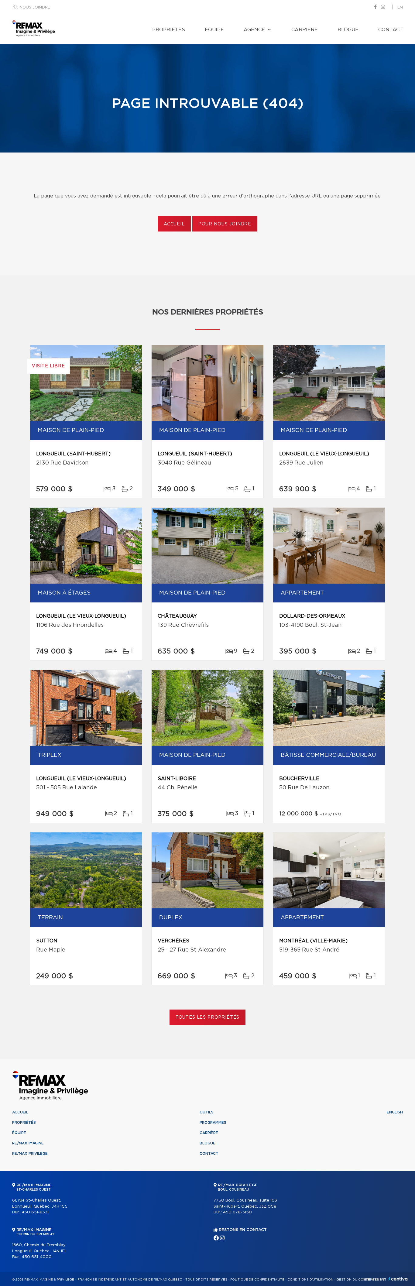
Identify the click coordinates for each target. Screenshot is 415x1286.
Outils (207, 1112)
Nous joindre (34, 7)
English (395, 1112)
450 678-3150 (237, 1212)
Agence (254, 29)
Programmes (213, 1122)
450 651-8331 (35, 1212)
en (400, 7)
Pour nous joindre (224, 224)
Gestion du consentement (361, 1279)
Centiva (398, 1279)
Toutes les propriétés (208, 1017)
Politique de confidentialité (257, 1279)
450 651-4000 (37, 1257)
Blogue (348, 29)
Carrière (304, 29)
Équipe (214, 29)
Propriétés (168, 29)
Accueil (174, 224)
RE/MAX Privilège (30, 1153)
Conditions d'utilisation (310, 1279)
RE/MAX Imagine (28, 1143)
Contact (390, 29)
